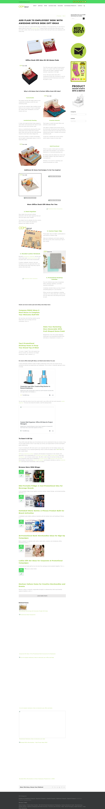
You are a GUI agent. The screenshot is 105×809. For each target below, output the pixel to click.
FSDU (62, 806)
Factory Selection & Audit (68, 805)
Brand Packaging (69, 806)
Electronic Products (41, 798)
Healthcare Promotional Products (27, 798)
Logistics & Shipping (32, 806)
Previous (59, 16)
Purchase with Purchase (54, 806)
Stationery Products (61, 798)
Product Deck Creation (32, 805)
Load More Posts (42, 595)
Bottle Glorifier (78, 806)
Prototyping (58, 805)
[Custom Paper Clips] (30, 227)
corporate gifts (35, 28)
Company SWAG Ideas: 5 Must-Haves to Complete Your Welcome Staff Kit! (29, 312)
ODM (20, 453)
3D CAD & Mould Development (46, 805)
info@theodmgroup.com (24, 2)
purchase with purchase (56, 458)
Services (21, 802)
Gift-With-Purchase (43, 806)
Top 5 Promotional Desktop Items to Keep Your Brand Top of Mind (29, 345)
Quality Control (22, 806)
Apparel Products (71, 798)
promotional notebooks (29, 256)
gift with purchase (43, 458)
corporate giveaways (32, 258)
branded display (54, 455)
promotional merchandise (41, 455)
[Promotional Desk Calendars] (30, 278)
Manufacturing (78, 805)
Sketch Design (22, 805)
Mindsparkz (21, 457)
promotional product (29, 453)
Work (25, 802)
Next (64, 16)
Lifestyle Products (51, 798)
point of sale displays (38, 460)
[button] (84, 5)
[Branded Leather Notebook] (54, 251)
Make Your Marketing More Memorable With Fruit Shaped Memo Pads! (54, 329)
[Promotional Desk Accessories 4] (54, 208)
